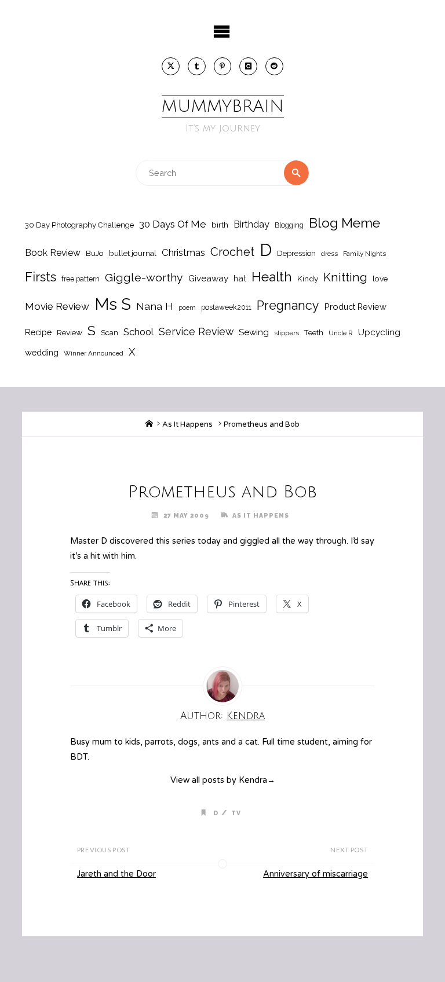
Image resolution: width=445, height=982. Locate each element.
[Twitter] (171, 66)
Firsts (40, 277)
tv (236, 812)
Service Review (196, 331)
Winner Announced (93, 353)
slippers (286, 333)
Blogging (289, 225)
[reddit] (274, 66)
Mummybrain (223, 106)
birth (219, 224)
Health (271, 276)
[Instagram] (248, 66)
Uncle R (341, 333)
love (380, 278)
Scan (109, 332)
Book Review (53, 252)
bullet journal (132, 253)
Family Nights (364, 254)
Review (69, 332)
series (183, 541)
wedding (42, 352)
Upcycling (379, 332)
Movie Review (57, 306)
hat (240, 278)
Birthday (251, 224)
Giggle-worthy (144, 277)
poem (187, 307)
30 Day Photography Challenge (79, 225)
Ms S (112, 304)
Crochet (232, 252)
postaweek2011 (226, 307)
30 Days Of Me (172, 224)
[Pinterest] (223, 66)
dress (329, 254)
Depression (296, 253)
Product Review (355, 307)
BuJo (95, 253)
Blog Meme (344, 222)
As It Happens (187, 424)
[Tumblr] (197, 66)
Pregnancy (288, 305)
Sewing (254, 332)
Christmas (183, 252)
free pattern (80, 278)
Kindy (307, 278)
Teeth (313, 332)
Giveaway (208, 278)
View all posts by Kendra (222, 780)
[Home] (149, 424)
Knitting (345, 277)
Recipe (38, 332)
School (138, 332)
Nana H (154, 306)
